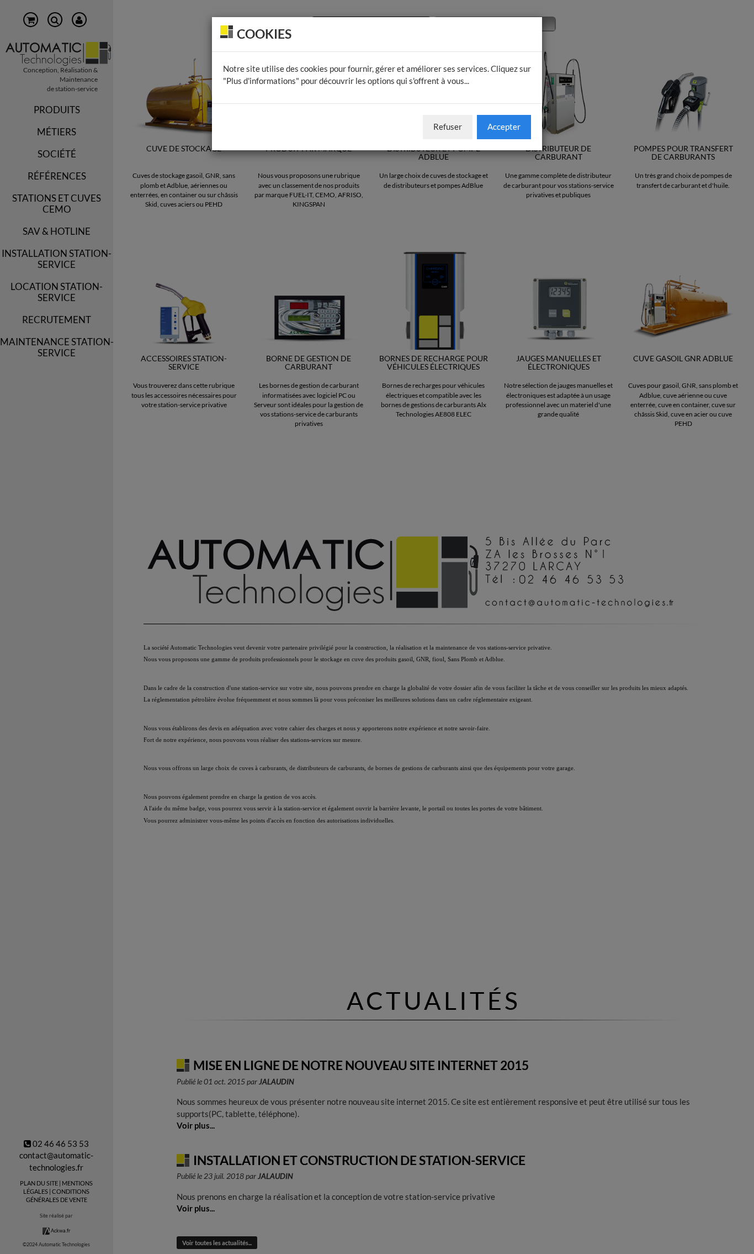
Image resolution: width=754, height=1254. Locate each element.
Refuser (447, 126)
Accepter (504, 126)
